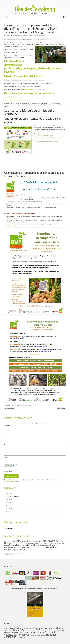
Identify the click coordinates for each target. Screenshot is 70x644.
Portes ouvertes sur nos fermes (16, 405)
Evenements (30, 35)
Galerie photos (10, 508)
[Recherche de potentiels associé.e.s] (22, 573)
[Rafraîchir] (16, 464)
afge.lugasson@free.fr (12, 218)
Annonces (9, 499)
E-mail (6, 451)
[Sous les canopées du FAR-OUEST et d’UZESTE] (50, 573)
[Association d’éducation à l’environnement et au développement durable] (8, 573)
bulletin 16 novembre (10, 97)
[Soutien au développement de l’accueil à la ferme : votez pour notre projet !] (15, 582)
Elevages (53, 543)
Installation (61, 543)
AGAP (16, 541)
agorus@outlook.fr (22, 222)
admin (8, 35)
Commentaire (7, 425)
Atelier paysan (43, 543)
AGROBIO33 (49, 541)
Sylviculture (43, 547)
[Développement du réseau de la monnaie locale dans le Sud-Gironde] (42, 573)
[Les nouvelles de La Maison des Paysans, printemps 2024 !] (57, 578)
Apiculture (28, 543)
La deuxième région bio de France (43, 135)
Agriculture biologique (31, 541)
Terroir (40, 35)
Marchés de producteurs (29, 545)
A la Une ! (9, 493)
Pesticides (46, 545)
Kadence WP (27, 641)
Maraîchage (7, 405)
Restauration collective (35, 548)
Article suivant (61, 408)
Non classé (9, 512)
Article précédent (9, 408)
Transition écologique (27, 405)
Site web (6, 457)
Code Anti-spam (8, 471)
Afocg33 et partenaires (22, 35)
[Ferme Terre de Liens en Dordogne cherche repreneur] (35, 578)
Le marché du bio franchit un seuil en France (46, 141)
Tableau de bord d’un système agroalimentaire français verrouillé (34, 589)
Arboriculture (34, 543)
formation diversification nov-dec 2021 (14, 100)
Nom (5, 444)
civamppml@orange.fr (27, 89)
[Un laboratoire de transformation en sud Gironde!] (50, 578)
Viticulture (21, 550)
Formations (36, 35)
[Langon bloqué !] (22, 582)
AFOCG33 (8, 541)
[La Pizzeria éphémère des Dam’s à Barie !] (28, 578)
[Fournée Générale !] (42, 578)
